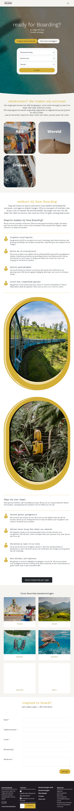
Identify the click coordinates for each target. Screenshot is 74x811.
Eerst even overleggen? (48, 41)
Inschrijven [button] (30, 805)
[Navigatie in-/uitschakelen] (68, 3)
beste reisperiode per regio (37, 580)
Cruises (41, 796)
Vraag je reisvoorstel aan (26, 41)
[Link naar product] (20, 609)
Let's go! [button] (65, 771)
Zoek (37, 70)
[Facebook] (2, 802)
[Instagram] (5, 802)
